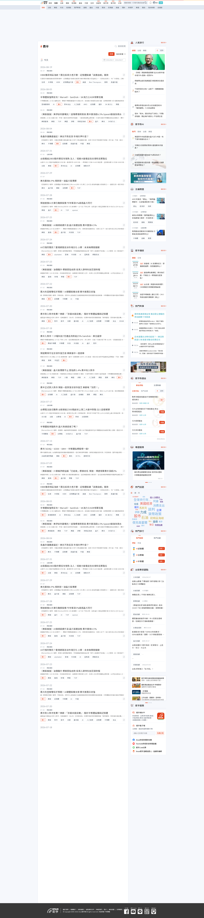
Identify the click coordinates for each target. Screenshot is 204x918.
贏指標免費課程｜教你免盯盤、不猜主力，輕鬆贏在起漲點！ (152, 275)
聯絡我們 (99, 909)
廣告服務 (81, 909)
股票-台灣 (143, 415)
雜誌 (143, 7)
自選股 (160, 7)
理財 (123, 7)
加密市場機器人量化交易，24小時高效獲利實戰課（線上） (152, 295)
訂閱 (119, 3)
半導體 (141, 561)
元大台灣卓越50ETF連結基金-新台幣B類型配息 (145, 410)
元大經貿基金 (137, 420)
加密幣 (98, 3)
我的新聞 (151, 7)
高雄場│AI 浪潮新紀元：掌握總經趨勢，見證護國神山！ (152, 264)
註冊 (160, 3)
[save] (124, 75)
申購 (162, 412)
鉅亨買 (105, 3)
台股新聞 (143, 228)
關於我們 (65, 909)
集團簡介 (73, 909)
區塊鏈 (110, 7)
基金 (80, 3)
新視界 (130, 7)
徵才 (105, 909)
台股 (61, 3)
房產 (117, 7)
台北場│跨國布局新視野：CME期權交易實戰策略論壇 (152, 285)
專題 (137, 7)
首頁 (50, 3)
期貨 (103, 7)
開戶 (162, 400)
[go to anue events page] (150, 2)
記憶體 (141, 548)
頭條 (43, 7)
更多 (161, 50)
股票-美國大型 (144, 403)
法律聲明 (119, 909)
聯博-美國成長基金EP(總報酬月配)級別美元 (145, 398)
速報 (85, 7)
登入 (157, 3)
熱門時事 (77, 7)
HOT (141, 263)
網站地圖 (111, 909)
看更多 (163, 42)
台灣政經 (143, 195)
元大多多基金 (137, 430)
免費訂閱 (160, 733)
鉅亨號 (113, 3)
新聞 (56, 3)
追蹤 (111, 54)
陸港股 (74, 3)
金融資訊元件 (90, 909)
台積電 (141, 555)
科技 (61, 7)
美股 (67, 3)
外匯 (86, 3)
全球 (92, 3)
